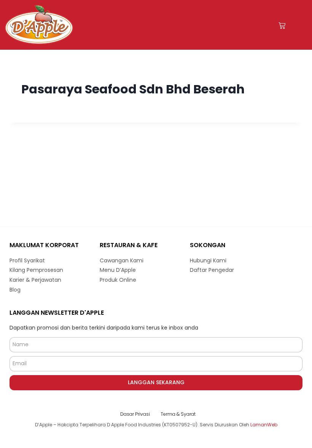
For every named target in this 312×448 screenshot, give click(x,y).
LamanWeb (263, 424)
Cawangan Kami (121, 260)
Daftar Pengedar (212, 270)
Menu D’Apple (118, 270)
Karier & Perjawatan (35, 280)
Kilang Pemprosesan (36, 270)
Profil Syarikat (27, 260)
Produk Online (118, 280)
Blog (15, 289)
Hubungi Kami (208, 260)
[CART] (282, 25)
